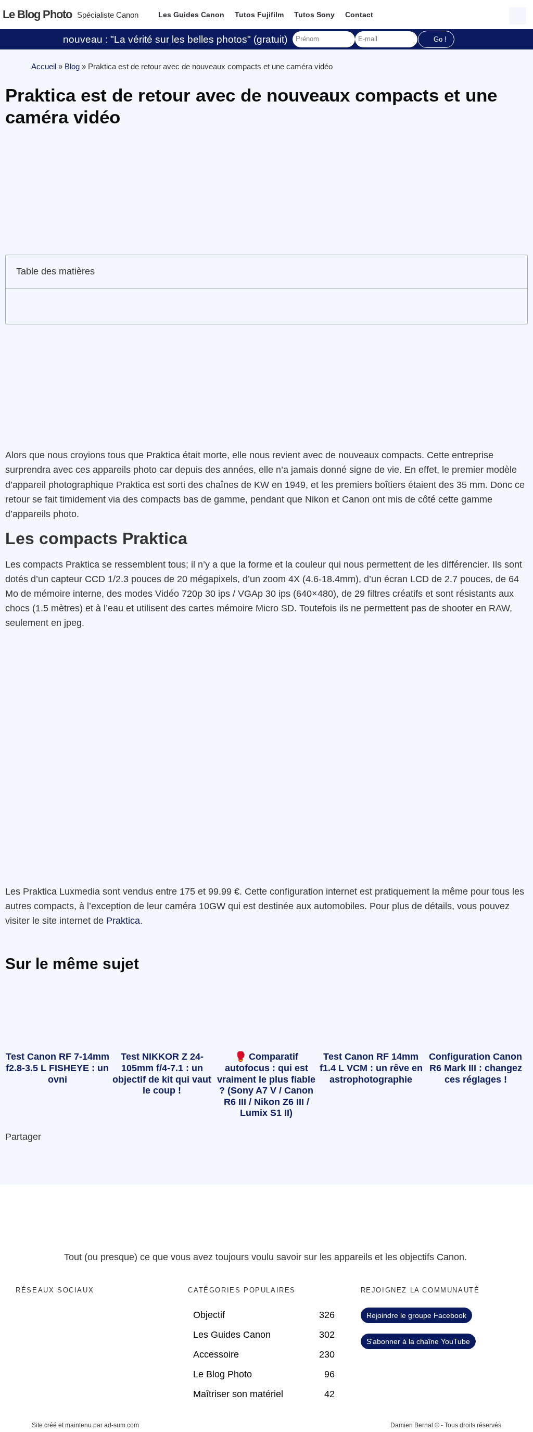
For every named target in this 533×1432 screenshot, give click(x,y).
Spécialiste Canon (107, 14)
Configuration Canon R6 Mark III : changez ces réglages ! (475, 1067)
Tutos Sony (314, 14)
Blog (72, 66)
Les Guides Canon (191, 14)
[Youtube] (68, 1318)
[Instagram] (90, 1318)
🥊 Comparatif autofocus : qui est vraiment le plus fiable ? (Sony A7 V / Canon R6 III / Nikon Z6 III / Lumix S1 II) (266, 1084)
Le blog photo (37, 14)
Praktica (123, 920)
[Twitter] (47, 1318)
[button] (519, 14)
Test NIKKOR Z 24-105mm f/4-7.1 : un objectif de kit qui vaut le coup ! (161, 1073)
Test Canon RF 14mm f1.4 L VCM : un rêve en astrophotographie (371, 1067)
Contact (359, 14)
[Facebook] (26, 1318)
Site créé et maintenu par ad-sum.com (85, 1425)
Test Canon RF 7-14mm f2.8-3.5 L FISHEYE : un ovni (57, 1067)
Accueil (43, 66)
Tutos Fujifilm (259, 14)
